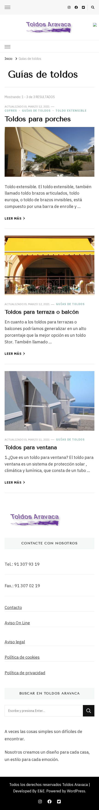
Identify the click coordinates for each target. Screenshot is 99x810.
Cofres (11, 110)
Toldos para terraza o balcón (42, 312)
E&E (41, 791)
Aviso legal (15, 642)
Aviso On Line (17, 622)
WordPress (76, 791)
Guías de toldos (36, 110)
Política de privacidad (25, 672)
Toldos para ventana (31, 447)
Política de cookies (22, 657)
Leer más (13, 218)
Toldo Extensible (71, 110)
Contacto (13, 607)
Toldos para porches (38, 119)
